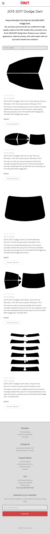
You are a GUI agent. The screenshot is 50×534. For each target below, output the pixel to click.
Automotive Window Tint (25, 448)
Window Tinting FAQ (25, 434)
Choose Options (12, 124)
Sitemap (25, 437)
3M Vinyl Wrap (25, 467)
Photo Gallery (25, 432)
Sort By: (6, 48)
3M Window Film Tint (25, 464)
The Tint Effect (25, 462)
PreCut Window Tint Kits (25, 451)
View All (25, 469)
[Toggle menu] (3, 3)
